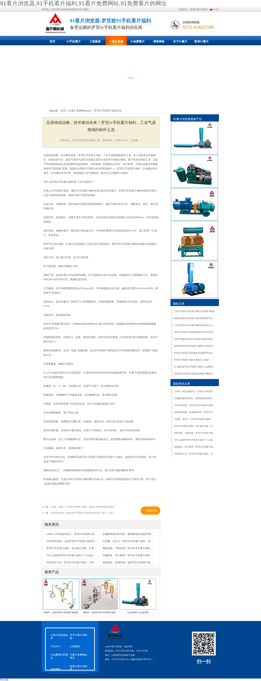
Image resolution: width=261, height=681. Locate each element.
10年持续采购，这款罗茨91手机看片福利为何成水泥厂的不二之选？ (84, 541)
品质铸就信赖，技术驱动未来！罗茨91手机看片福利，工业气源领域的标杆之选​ (195, 412)
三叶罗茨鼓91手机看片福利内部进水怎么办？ (195, 325)
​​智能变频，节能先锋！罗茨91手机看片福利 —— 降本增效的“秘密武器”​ (195, 433)
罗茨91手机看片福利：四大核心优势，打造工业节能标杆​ (78, 548)
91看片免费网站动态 (116, 42)
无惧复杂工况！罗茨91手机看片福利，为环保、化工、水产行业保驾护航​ (86, 562)
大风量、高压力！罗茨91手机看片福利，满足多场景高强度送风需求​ (82, 507)
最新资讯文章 (181, 383)
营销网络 (56, 669)
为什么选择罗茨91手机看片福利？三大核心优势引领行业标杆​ (195, 440)
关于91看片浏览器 (180, 42)
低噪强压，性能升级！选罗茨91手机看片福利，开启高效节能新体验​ (140, 562)
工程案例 (95, 41)
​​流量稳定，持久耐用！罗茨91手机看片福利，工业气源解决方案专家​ (195, 447)
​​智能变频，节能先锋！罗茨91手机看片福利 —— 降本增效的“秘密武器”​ (142, 548)
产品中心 (56, 646)
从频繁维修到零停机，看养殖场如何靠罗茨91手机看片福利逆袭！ (139, 534)
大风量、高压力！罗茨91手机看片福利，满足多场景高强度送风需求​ (195, 419)
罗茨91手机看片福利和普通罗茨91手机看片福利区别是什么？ (195, 332)
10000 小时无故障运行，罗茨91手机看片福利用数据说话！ (79, 534)
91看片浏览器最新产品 (187, 119)
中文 (215, 9)
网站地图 (4, 680)
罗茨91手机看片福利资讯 (108, 110)
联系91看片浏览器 (198, 9)
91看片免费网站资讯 (78, 656)
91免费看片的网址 (137, 42)
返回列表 (152, 510)
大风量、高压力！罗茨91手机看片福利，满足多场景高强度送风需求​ (140, 541)
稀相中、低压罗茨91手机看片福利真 (61, 612)
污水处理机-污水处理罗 (138, 612)
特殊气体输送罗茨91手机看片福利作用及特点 (195, 339)
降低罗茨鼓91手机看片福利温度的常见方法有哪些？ (195, 318)
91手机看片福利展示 (74, 42)
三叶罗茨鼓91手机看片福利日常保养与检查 (194, 311)
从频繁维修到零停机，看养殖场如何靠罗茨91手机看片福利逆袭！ (195, 398)
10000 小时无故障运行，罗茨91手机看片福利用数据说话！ (195, 391)
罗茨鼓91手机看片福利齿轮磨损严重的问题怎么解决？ (195, 373)
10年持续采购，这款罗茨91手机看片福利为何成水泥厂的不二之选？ (82, 513)
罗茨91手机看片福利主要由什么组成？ (192, 360)
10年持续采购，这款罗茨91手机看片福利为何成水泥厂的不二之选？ (195, 405)
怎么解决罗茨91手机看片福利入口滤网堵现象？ (195, 367)
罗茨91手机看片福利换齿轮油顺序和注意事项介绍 (195, 353)
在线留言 (183, 9)
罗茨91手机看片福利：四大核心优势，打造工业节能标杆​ (195, 426)
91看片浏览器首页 (59, 636)
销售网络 (159, 41)
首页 (52, 41)
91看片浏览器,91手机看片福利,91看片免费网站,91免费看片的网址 (83, 3)
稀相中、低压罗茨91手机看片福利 (99, 612)
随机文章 (178, 303)
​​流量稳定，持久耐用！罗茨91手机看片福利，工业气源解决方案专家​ (140, 555)
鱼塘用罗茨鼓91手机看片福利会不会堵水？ (194, 346)
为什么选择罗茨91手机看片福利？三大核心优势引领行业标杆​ (80, 555)
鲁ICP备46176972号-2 (142, 659)
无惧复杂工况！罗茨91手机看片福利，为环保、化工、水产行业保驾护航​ (195, 454)
